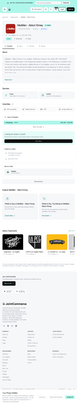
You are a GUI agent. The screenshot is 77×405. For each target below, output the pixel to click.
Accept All (70, 397)
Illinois (4, 365)
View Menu (38, 141)
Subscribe (66, 3)
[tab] (8, 46)
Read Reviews (38, 181)
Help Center (31, 334)
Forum (29, 362)
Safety (29, 340)
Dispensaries (14, 17)
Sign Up (70, 9)
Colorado (5, 360)
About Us (5, 334)
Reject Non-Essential (56, 397)
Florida (4, 371)
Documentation (32, 360)
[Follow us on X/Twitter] (4, 325)
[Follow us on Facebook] (8, 325)
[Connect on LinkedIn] (16, 325)
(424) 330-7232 (26, 35)
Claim (8, 39)
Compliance (62, 389)
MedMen (45, 28)
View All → (71, 231)
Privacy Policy (32, 346)
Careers (4, 337)
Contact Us (31, 337)
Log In (62, 9)
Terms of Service (33, 343)
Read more (8, 80)
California (5, 354)
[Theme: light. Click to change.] (51, 9)
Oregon (4, 374)
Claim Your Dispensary (59, 354)
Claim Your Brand (58, 357)
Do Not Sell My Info (58, 334)
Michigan (5, 362)
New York (5, 368)
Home (6, 17)
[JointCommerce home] (9, 9)
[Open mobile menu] (4, 9)
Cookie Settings (57, 337)
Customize (42, 397)
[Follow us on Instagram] (12, 325)
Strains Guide (31, 357)
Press (4, 340)
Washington (5, 377)
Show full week (37, 127)
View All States (6, 380)
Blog (29, 354)
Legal (4, 343)
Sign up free (8, 283)
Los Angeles (6, 357)
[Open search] (46, 9)
